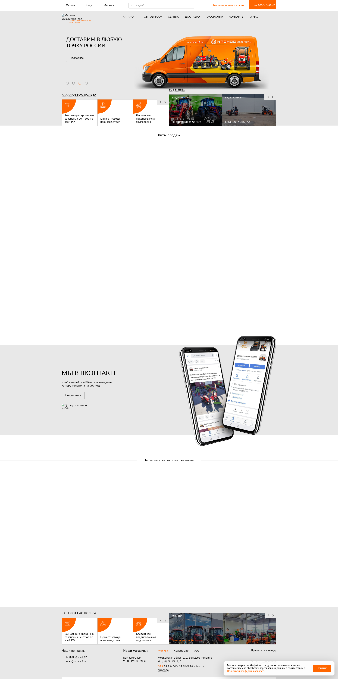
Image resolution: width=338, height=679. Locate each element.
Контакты (236, 16)
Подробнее (77, 58)
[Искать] (191, 5)
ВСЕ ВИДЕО (177, 89)
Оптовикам (153, 16)
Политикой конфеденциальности (246, 671)
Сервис (173, 16)
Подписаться (73, 395)
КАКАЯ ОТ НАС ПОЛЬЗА (79, 94)
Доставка (192, 16)
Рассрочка (214, 16)
